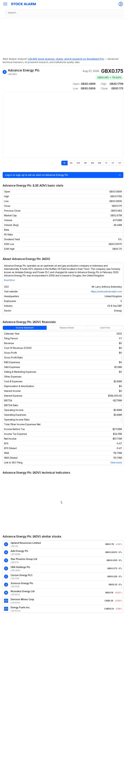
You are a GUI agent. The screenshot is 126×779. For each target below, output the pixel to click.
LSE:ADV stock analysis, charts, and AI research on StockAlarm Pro (66, 58)
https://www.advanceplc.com (106, 291)
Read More (9, 280)
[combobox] (64, 12)
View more (116, 462)
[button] (5, 4)
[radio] (64, 163)
